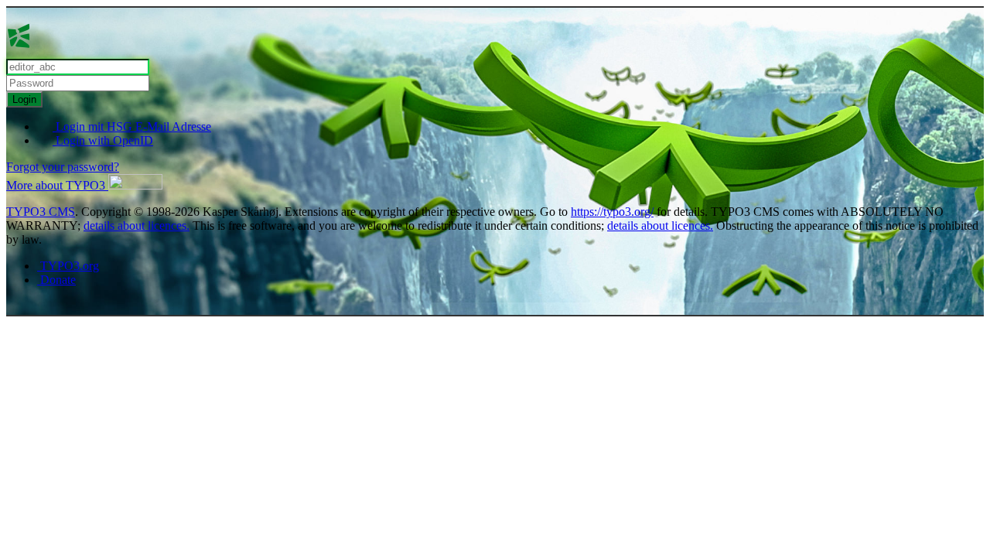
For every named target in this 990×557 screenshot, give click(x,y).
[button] (84, 185)
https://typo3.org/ (612, 211)
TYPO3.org (68, 265)
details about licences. (136, 225)
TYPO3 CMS (40, 211)
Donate (56, 279)
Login (24, 99)
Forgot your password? (62, 166)
